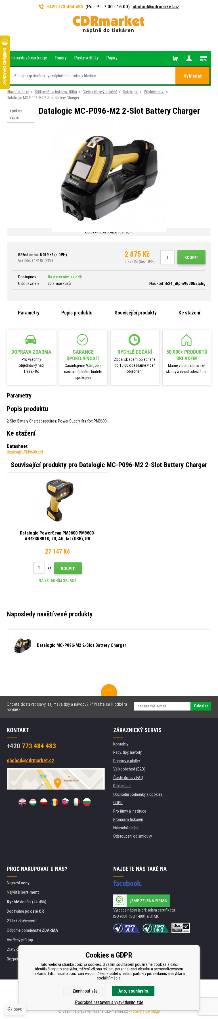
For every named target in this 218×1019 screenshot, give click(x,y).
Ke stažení (189, 313)
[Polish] (44, 802)
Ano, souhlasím (133, 991)
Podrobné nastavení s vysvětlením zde (109, 1002)
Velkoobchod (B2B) (129, 769)
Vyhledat (193, 76)
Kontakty (120, 744)
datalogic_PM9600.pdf (25, 452)
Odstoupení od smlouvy (132, 836)
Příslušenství (154, 92)
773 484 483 (31, 746)
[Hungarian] (33, 802)
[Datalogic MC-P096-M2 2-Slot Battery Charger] (109, 176)
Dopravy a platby (126, 760)
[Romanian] (54, 802)
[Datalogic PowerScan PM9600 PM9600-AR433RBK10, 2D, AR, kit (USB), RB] (57, 500)
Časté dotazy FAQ (128, 777)
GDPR (118, 802)
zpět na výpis (15, 114)
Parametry (28, 313)
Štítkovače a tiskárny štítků (56, 92)
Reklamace (122, 785)
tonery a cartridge (145, 1011)
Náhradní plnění (125, 827)
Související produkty (136, 313)
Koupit (191, 257)
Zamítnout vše (85, 991)
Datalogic (130, 92)
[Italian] (76, 802)
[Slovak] (65, 802)
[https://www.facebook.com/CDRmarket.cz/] (127, 883)
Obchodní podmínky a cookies (138, 794)
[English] (22, 802)
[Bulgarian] (87, 802)
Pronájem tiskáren (128, 819)
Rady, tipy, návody (127, 752)
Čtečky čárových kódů (100, 92)
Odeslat (201, 706)
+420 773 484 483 (65, 6)
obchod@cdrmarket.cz (156, 6)
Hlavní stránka (18, 92)
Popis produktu (77, 313)
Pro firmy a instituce (129, 811)
